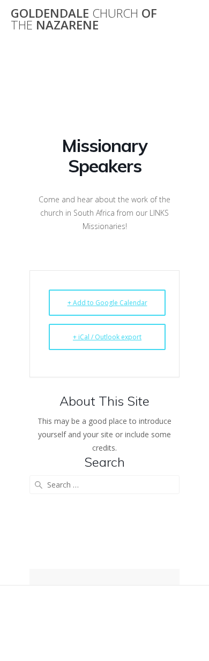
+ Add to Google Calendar (107, 302)
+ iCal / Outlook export (107, 336)
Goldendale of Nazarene (84, 19)
